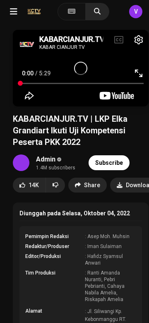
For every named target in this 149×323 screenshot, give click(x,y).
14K (34, 185)
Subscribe (109, 162)
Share (92, 185)
